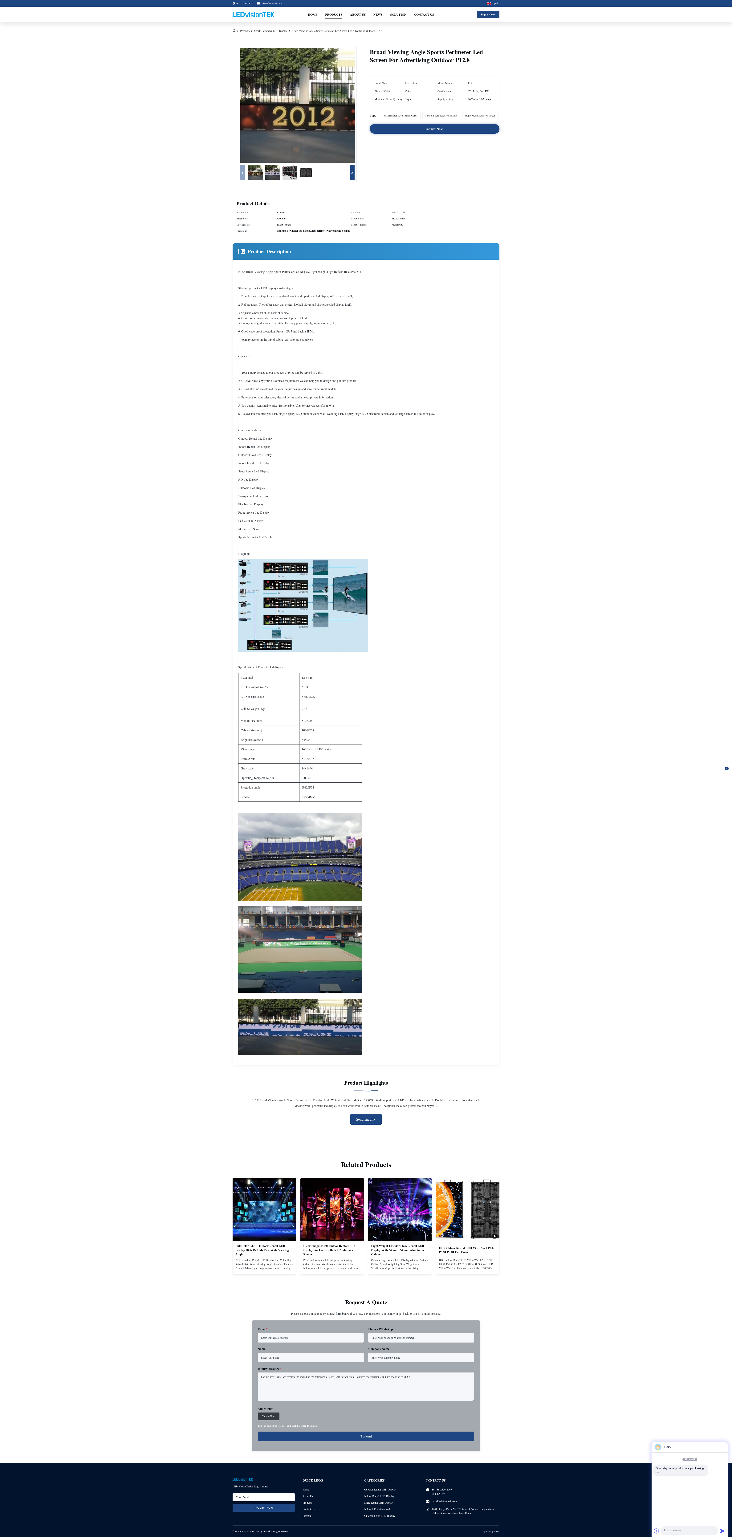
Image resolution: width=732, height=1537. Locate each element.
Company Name (378, 1349)
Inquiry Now (488, 14)
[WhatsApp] (727, 768)
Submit (366, 1436)
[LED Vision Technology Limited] (253, 14)
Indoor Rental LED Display (379, 1496)
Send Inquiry (366, 1119)
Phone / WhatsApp (380, 1329)
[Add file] (656, 1531)
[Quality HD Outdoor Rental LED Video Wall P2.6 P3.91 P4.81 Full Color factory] (467, 1209)
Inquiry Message (270, 1368)
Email (263, 1329)
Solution (398, 14)
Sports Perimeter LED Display (270, 31)
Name (261, 1349)
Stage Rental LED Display (378, 1502)
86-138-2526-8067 (442, 1489)
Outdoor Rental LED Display (380, 1489)
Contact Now (264, 1268)
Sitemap (307, 1516)
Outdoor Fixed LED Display (379, 1516)
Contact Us (424, 14)
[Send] (722, 1531)
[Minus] (722, 1447)
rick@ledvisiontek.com (271, 3)
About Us (358, 14)
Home (313, 14)
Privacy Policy (492, 1531)
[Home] (234, 31)
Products (333, 14)
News (378, 14)
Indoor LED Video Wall (377, 1509)
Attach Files (265, 1408)
